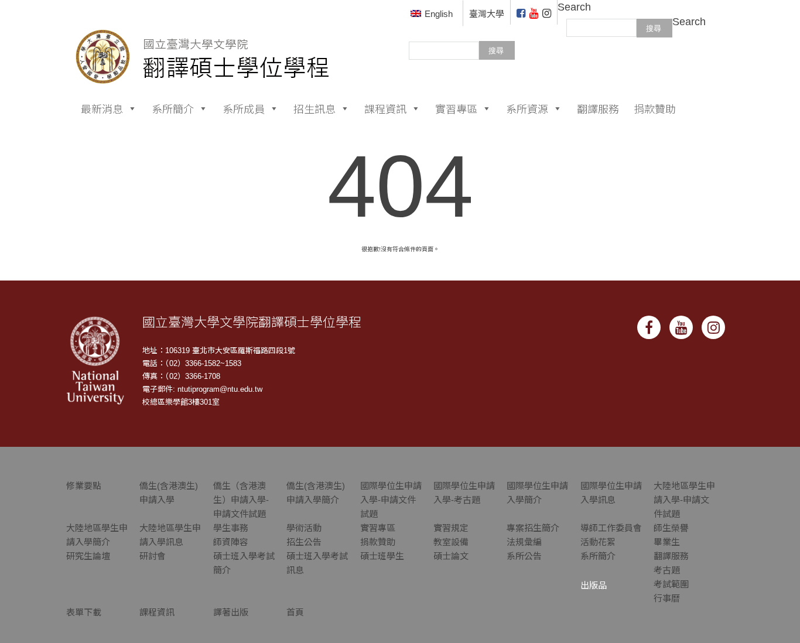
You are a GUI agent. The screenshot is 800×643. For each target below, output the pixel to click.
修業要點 (83, 486)
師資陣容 (230, 542)
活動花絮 (598, 542)
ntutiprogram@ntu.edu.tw (219, 389)
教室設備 (451, 542)
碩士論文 (451, 556)
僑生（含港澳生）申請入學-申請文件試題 (241, 500)
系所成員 (244, 108)
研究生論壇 (88, 556)
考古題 (667, 570)
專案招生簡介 (533, 528)
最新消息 (102, 108)
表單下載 (83, 612)
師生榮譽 (671, 528)
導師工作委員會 (611, 528)
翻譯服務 (598, 108)
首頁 (295, 612)
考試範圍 (671, 584)
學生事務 (230, 528)
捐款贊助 (655, 108)
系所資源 (527, 108)
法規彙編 (524, 542)
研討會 (152, 556)
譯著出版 (230, 612)
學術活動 (304, 528)
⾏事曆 (667, 598)
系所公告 (524, 556)
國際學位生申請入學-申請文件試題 (391, 500)
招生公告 (304, 542)
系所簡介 (173, 108)
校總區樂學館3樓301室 (181, 402)
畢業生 (667, 542)
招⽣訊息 (314, 108)
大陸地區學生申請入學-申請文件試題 (684, 500)
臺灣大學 (486, 14)
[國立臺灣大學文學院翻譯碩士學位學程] (203, 41)
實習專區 (456, 108)
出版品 (593, 585)
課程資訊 (385, 108)
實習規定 (451, 528)
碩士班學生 (382, 556)
